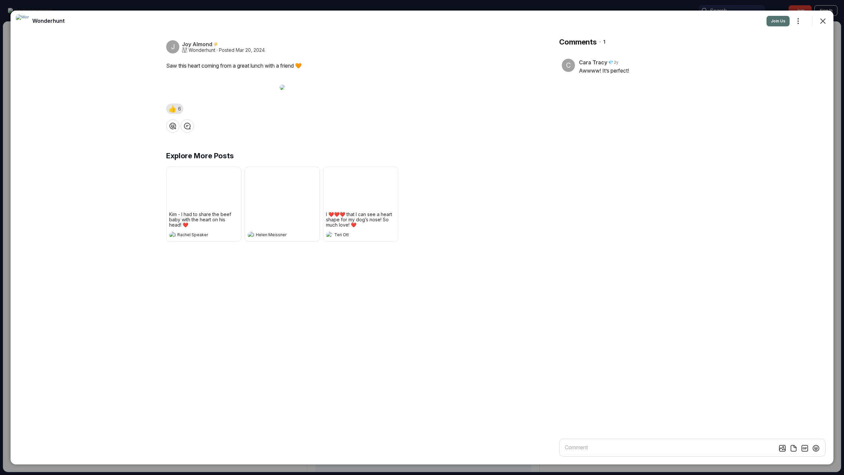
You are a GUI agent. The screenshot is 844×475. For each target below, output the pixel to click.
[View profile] (172, 235)
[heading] (197, 235)
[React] (172, 126)
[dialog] (422, 237)
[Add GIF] (804, 448)
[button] (174, 109)
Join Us (778, 20)
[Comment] (187, 126)
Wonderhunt (202, 50)
